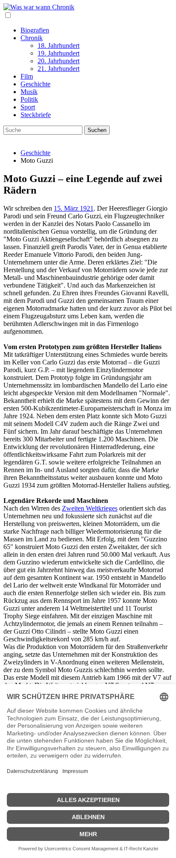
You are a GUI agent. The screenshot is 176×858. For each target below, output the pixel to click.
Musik (29, 91)
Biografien (35, 30)
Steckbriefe (36, 114)
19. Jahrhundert (58, 53)
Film (27, 76)
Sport (28, 107)
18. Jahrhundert (58, 45)
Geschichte (35, 84)
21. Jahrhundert (58, 68)
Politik (29, 99)
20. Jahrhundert (58, 61)
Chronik (32, 37)
